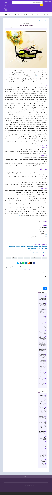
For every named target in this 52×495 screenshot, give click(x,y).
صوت (24, 14)
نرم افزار (18, 14)
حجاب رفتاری (21, 258)
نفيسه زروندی (27, 258)
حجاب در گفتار (14, 258)
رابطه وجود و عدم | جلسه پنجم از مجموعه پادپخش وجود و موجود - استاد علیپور (42, 350)
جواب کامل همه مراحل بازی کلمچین (43, 404)
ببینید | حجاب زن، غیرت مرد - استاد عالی (38, 250)
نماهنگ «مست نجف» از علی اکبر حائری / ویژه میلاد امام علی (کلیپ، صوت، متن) (42, 444)
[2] (15, 103)
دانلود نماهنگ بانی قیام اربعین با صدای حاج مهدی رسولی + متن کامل (42, 318)
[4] (31, 140)
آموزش (41, 14)
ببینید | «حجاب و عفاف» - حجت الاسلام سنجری (37, 248)
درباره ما (6, 6)
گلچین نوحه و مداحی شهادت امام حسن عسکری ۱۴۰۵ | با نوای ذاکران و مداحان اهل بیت (42, 312)
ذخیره (45, 288)
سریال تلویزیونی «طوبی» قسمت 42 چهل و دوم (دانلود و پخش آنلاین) (43, 412)
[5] (37, 196)
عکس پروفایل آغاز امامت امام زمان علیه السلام (42, 432)
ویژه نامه (14, 14)
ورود (6, 10)
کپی (6, 267)
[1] (36, 76)
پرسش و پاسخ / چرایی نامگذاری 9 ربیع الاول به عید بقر (42, 422)
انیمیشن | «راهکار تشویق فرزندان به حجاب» (38, 252)
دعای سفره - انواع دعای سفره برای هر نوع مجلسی (42, 460)
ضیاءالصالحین (26, 486)
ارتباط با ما (6, 2)
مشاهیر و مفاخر (33, 14)
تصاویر (28, 14)
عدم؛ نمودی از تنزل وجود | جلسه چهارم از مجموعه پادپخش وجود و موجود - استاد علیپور (42, 356)
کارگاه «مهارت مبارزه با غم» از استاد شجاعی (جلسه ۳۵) (42, 385)
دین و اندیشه (45, 14)
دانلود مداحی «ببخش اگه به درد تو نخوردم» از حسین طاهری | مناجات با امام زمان (42, 298)
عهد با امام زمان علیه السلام (43, 396)
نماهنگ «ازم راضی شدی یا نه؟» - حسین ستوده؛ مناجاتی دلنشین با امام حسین (42, 305)
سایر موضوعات (5, 14)
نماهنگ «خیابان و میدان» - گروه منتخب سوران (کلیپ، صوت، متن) (42, 450)
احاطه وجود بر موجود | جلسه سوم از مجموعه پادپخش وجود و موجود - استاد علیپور (42, 362)
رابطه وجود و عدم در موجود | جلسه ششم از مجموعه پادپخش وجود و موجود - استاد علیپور (42, 344)
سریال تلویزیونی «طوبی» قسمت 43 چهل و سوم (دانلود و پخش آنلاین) (43, 427)
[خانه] (47, 2)
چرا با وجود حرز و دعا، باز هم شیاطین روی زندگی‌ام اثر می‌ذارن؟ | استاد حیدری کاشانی (42, 337)
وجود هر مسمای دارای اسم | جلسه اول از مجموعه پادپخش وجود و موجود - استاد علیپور (42, 374)
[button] (21, 263)
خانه (50, 14)
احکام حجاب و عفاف (43, 254)
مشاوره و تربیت (44, 20)
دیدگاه (46, 276)
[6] (19, 215)
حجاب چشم (8, 258)
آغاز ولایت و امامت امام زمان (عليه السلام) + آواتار (42, 400)
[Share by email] (29, 263)
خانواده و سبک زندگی (37, 20)
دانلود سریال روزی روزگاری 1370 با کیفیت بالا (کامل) (42, 417)
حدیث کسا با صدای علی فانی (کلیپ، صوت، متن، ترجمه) (42, 455)
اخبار (38, 14)
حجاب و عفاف (44, 258)
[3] (30, 105)
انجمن (10, 14)
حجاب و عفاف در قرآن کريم (36, 258)
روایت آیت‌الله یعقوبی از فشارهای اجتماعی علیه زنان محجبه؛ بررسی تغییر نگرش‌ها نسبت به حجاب (27, 246)
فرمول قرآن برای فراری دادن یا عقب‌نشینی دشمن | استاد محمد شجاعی (42, 331)
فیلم (21, 14)
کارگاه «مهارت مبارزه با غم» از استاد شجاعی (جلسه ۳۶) (42, 380)
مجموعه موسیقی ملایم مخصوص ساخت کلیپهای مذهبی (42, 465)
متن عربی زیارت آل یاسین (42, 407)
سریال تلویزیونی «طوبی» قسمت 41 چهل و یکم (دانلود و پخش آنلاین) (43, 437)
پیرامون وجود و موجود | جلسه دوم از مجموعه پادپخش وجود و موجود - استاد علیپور (42, 368)
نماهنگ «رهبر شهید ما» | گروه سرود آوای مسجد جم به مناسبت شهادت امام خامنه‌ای (42, 325)
